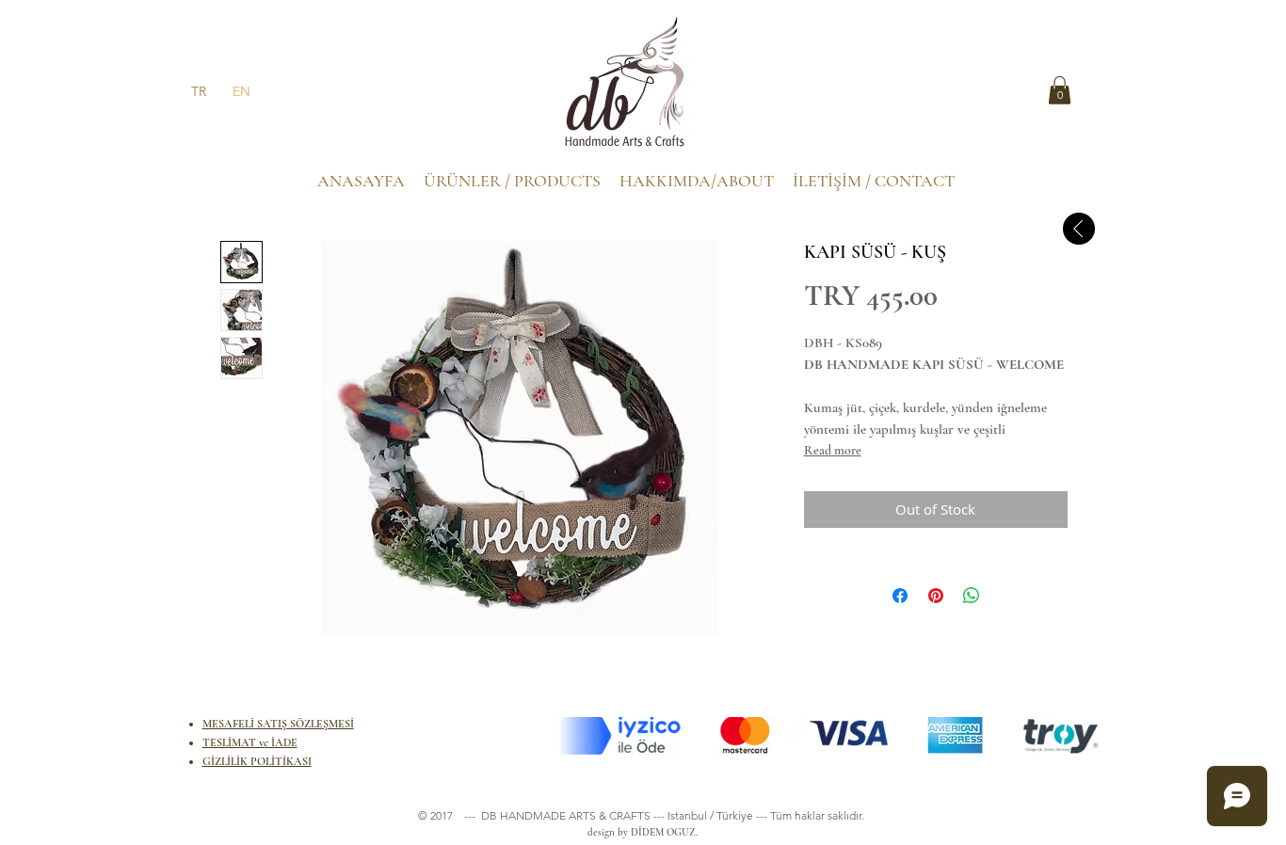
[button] (1059, 90)
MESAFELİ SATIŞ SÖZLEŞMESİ (278, 723)
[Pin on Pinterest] (935, 595)
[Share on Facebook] (900, 595)
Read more (832, 450)
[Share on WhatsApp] (971, 595)
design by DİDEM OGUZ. (639, 832)
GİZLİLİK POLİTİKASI (257, 761)
